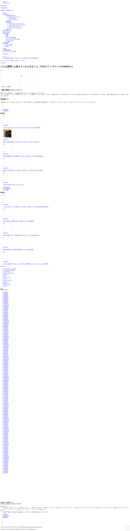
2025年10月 (6, 306)
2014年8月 (5, 434)
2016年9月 (5, 407)
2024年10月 (6, 323)
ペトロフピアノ (7, 271)
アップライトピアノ (13, 19)
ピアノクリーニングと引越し (13, 39)
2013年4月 (5, 451)
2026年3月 (5, 299)
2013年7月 (5, 448)
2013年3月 (5, 452)
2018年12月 (6, 377)
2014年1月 (5, 442)
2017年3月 (5, 400)
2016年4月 (5, 413)
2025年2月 (5, 317)
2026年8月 (5, 292)
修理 (7, 36)
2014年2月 (5, 441)
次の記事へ (6, 110)
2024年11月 (6, 322)
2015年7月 (5, 422)
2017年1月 (5, 403)
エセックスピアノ (7, 280)
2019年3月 (5, 376)
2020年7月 (5, 363)
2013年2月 (5, 454)
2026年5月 (5, 296)
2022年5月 (5, 340)
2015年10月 (6, 421)
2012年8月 (5, 462)
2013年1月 (5, 455)
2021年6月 (5, 350)
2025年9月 (5, 307)
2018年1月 (5, 388)
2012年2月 (5, 471)
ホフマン (5, 285)
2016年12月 (6, 404)
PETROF (8, 21)
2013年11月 (6, 445)
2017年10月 (6, 390)
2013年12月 (6, 444)
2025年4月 (5, 315)
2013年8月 (5, 447)
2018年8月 (5, 381)
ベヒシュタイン (7, 284)
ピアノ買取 (6, 46)
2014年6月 (5, 437)
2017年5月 (5, 397)
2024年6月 (5, 329)
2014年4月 (5, 440)
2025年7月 (5, 310)
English (4, 1)
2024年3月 (5, 330)
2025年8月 (5, 309)
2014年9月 (5, 432)
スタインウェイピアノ (8, 273)
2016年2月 (5, 415)
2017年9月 (5, 391)
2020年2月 (5, 367)
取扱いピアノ (6, 14)
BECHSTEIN (9, 22)
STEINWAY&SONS (10, 15)
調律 (7, 34)
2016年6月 (5, 411)
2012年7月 (5, 464)
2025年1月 (5, 319)
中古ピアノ (8, 29)
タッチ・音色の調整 (11, 37)
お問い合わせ (6, 187)
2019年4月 (5, 374)
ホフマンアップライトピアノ (16, 27)
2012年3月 (5, 469)
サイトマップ (6, 3)
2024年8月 (5, 326)
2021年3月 (5, 353)
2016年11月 (6, 405)
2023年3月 (5, 334)
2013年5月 (5, 449)
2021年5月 (5, 351)
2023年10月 (6, 332)
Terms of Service (35, 527)
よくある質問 (6, 42)
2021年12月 (6, 344)
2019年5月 (5, 373)
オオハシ (5, 281)
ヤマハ (22, 60)
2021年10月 (6, 346)
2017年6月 (5, 396)
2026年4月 (5, 298)
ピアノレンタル (10, 40)
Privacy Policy (27, 527)
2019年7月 (5, 371)
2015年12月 (6, 418)
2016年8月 (5, 408)
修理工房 (5, 517)
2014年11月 (6, 430)
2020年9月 (5, 361)
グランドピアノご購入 (8, 270)
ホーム (4, 12)
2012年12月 (6, 457)
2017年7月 (5, 394)
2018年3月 (5, 386)
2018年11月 (6, 378)
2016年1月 (5, 417)
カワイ (4, 278)
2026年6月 (5, 295)
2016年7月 (5, 410)
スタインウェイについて (15, 16)
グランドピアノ (12, 18)
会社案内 (5, 514)
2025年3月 (5, 316)
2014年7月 (5, 435)
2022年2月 (5, 343)
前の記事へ (6, 109)
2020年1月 (5, 369)
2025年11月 (6, 305)
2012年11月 (6, 458)
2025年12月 (6, 303)
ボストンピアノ (7, 277)
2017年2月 (5, 401)
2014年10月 (6, 431)
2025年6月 (5, 312)
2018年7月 (5, 383)
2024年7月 (5, 327)
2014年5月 (5, 438)
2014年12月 (6, 428)
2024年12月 (6, 320)
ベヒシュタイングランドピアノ (16, 23)
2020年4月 (5, 364)
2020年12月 (6, 357)
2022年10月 (6, 337)
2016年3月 (5, 414)
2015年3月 (5, 425)
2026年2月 (5, 300)
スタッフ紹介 (9, 44)
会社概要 (5, 43)
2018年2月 (5, 387)
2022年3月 (5, 342)
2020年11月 (6, 359)
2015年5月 (5, 424)
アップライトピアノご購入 (7, 60)
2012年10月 (6, 459)
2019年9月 (5, 370)
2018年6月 (5, 384)
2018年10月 (6, 380)
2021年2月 (5, 354)
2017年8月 (5, 393)
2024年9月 (5, 325)
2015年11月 (6, 420)
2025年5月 (5, 313)
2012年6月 (5, 465)
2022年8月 (5, 339)
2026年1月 (5, 302)
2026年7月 (5, 293)
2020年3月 (5, 366)
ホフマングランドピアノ (15, 26)
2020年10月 (6, 360)
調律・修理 (6, 33)
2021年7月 (5, 349)
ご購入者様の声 (7, 188)
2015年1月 (5, 427)
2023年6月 (5, 333)
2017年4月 (5, 398)
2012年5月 (5, 467)
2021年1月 (5, 356)
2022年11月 (6, 336)
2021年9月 (5, 347)
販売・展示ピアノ (7, 30)
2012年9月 (5, 461)
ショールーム (6, 32)
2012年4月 (5, 468)
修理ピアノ (6, 283)
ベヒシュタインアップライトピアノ (17, 24)
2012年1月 (5, 472)
